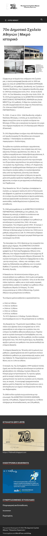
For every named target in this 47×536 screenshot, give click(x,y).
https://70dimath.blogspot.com (14, 452)
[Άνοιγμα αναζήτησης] (41, 19)
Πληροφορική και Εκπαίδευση (15, 505)
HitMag (28, 533)
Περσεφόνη (7, 516)
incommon (7, 510)
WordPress (19, 533)
